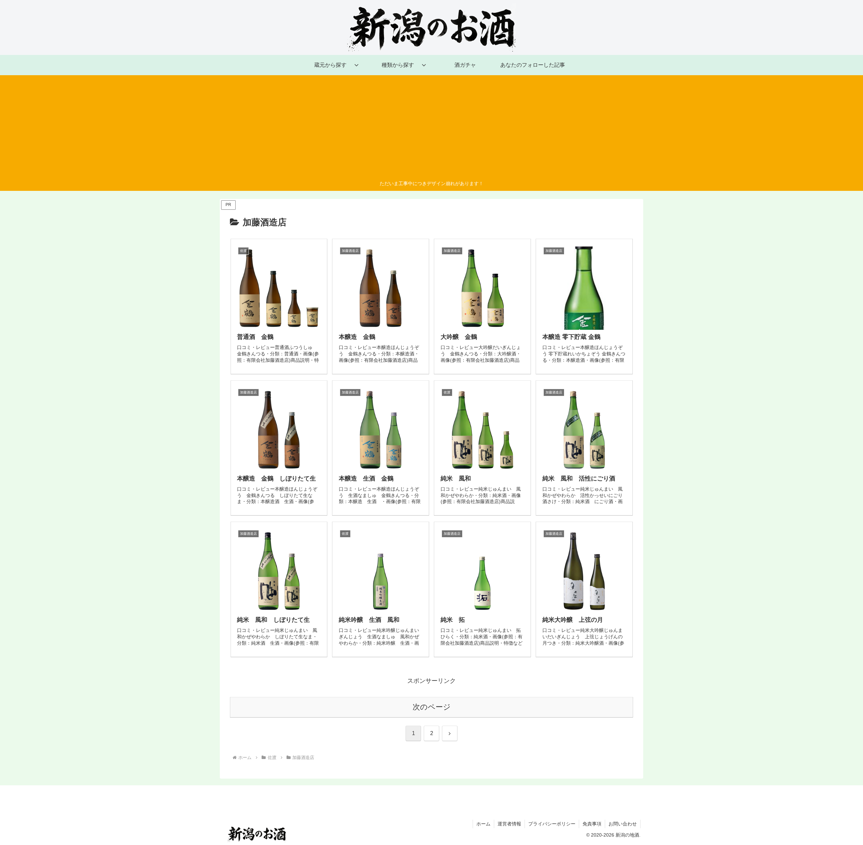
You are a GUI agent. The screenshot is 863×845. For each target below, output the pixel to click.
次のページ (432, 707)
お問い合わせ (622, 823)
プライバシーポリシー (551, 823)
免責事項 (592, 823)
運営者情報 (509, 823)
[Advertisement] (431, 129)
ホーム (483, 823)
